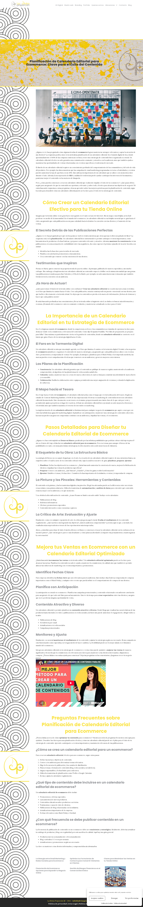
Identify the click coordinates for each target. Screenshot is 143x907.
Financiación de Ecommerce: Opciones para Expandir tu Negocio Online (51, 870)
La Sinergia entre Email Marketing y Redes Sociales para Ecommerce (50, 860)
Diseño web (68, 5)
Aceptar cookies (97, 898)
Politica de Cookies (87, 904)
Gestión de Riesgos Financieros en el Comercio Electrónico (85, 869)
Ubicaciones (110, 5)
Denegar (114, 898)
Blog (130, 5)
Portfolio (86, 5)
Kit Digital (59, 5)
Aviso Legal (73, 904)
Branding (78, 5)
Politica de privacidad (57, 904)
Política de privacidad (120, 903)
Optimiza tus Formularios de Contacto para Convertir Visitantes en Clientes (85, 861)
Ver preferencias (131, 898)
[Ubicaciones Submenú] (116, 5)
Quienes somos (97, 5)
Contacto (123, 5)
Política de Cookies (107, 903)
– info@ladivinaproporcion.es (83, 901)
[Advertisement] (71, 23)
